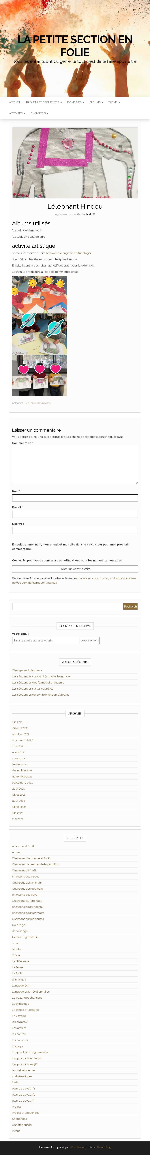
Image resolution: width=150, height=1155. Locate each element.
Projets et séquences (43, 102)
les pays (17, 1046)
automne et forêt (23, 846)
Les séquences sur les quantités (32, 688)
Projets (16, 1106)
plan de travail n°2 (23, 1094)
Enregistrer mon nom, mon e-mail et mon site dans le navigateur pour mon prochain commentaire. (70, 547)
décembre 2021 (22, 770)
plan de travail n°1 (23, 1088)
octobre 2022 (20, 734)
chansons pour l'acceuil (27, 907)
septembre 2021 (22, 782)
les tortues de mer (23, 1070)
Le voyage (19, 1016)
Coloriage (18, 925)
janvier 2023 (19, 728)
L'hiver (16, 955)
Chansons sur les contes (28, 919)
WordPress (77, 1147)
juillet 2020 (19, 806)
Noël (15, 1082)
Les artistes (19, 1028)
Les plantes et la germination (31, 1052)
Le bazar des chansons (27, 997)
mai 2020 (18, 819)
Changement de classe (27, 670)
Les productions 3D (24, 1064)
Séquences (19, 1118)
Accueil (15, 102)
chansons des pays (24, 894)
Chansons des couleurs (27, 888)
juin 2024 (17, 722)
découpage (20, 931)
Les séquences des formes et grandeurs (38, 682)
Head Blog (104, 1147)
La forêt (17, 973)
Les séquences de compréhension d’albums (40, 694)
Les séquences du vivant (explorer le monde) (41, 676)
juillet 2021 (18, 794)
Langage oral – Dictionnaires (31, 991)
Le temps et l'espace (25, 1009)
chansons (38, 113)
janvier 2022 (19, 764)
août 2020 (18, 800)
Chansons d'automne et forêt (31, 858)
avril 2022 (18, 752)
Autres (16, 852)
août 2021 (18, 788)
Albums (95, 102)
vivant (16, 1131)
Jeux (15, 943)
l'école (16, 949)
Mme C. (90, 214)
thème (113, 102)
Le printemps (20, 1003)
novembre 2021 (22, 776)
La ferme (17, 967)
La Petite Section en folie (74, 46)
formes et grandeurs (25, 937)
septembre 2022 (22, 740)
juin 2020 (17, 813)
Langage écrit (21, 985)
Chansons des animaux (27, 882)
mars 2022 (18, 758)
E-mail (17, 507)
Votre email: (20, 633)
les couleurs (20, 1040)
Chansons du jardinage (27, 900)
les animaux (19, 1022)
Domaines (74, 102)
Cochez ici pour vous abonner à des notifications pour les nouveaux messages (67, 560)
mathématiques (22, 1076)
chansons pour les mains (28, 913)
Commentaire (22, 443)
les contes (18, 1034)
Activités (16, 113)
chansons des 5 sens (25, 876)
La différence (20, 961)
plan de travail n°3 (23, 1100)
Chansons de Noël (24, 870)
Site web (18, 523)
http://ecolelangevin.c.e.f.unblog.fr (68, 253)
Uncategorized (22, 1125)
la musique (19, 979)
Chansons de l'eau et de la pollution (35, 864)
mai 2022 (17, 746)
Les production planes (38, 403)
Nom (16, 491)
